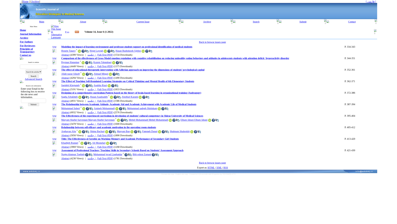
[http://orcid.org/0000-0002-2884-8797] (143, 52)
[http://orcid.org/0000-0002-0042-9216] (106, 132)
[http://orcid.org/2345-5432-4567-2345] (79, 98)
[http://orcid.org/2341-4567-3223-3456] (140, 98)
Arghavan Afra (68, 131)
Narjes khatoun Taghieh (73, 154)
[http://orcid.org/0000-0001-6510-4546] (83, 75)
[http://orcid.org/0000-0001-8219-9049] (109, 86)
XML (219, 167)
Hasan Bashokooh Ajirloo (128, 51)
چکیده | (92, 55)
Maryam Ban (123, 131)
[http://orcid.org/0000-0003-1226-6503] (113, 63)
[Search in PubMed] (86, 52)
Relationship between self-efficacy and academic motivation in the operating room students (108, 127)
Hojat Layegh (96, 51)
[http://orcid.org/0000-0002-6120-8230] (118, 121)
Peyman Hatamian (70, 62)
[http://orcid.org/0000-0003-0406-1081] (191, 132)
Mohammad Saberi (70, 108)
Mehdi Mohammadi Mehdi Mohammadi (148, 120)
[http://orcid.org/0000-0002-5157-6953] (83, 86)
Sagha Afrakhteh (69, 97)
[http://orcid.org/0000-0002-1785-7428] (159, 132)
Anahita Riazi (100, 85)
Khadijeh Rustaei (69, 143)
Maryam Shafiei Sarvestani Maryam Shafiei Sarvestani (88, 120)
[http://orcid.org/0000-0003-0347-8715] (159, 109)
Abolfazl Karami (130, 97)
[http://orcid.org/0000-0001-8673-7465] (110, 75)
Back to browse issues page (212, 42)
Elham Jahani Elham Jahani (194, 120)
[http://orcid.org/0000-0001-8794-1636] (79, 132)
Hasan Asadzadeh (99, 97)
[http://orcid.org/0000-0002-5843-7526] (105, 52)
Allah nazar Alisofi (70, 74)
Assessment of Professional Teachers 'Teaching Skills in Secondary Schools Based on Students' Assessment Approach (122, 150)
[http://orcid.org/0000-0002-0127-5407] (116, 109)
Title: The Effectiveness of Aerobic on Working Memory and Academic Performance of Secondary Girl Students (120, 139)
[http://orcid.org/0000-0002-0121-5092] (170, 121)
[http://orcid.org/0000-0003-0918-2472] (107, 144)
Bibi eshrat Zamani (142, 154)
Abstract (65, 55)
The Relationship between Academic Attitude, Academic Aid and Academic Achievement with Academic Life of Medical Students (128, 104)
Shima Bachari (97, 131)
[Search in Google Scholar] (83, 52)
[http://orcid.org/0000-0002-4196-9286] (79, 52)
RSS (225, 167)
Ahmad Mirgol (101, 74)
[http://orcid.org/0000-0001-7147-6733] (83, 63)
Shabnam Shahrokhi (180, 131)
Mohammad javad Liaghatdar (107, 154)
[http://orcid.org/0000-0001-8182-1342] (83, 109)
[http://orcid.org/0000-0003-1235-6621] (82, 144)
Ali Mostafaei (98, 143)
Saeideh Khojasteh (70, 85)
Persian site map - (168, 174)
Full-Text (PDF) (105, 55)
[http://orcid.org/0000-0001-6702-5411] (132, 132)
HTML (211, 167)
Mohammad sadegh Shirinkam (142, 108)
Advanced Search (33, 79)
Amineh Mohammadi (104, 108)
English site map (182, 174)
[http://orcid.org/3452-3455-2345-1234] (111, 98)
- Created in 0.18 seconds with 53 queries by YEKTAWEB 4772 (212, 174)
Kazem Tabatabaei (102, 62)
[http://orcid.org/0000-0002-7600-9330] (209, 121)
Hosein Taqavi (68, 51)
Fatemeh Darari (149, 131)
